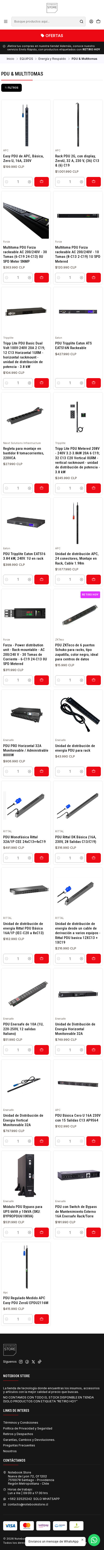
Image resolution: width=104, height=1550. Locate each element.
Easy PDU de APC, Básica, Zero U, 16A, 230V (23, 158)
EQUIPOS (26, 58)
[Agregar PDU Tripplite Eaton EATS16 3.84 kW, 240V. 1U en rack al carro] (41, 579)
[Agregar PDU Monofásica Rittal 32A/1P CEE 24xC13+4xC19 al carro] (41, 858)
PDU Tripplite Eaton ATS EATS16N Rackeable (73, 345)
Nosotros (10, 1451)
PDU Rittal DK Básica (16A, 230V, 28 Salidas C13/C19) (75, 839)
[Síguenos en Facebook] (27, 1362)
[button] (11, 88)
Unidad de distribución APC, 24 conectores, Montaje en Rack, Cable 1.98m (77, 558)
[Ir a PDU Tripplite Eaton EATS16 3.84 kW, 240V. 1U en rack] (26, 522)
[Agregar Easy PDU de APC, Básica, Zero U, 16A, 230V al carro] (41, 182)
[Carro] (98, 21)
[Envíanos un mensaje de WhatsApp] (94, 1540)
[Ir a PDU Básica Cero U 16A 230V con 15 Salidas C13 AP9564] (78, 1084)
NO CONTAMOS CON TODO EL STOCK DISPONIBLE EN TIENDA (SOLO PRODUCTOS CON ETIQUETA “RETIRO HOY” (48, 1399)
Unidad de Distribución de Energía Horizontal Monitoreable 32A (75, 1029)
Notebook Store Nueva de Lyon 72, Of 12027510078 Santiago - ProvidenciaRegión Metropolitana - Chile (31, 1478)
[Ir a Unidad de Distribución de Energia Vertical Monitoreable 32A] (26, 1084)
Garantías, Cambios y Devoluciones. (29, 1440)
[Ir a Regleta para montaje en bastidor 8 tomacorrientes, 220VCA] (26, 417)
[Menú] (6, 21)
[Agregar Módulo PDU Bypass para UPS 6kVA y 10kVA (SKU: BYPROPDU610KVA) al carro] (41, 1232)
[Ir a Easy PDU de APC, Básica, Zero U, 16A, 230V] (26, 124)
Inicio (10, 58)
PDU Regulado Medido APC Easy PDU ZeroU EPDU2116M (25, 1300)
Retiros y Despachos (18, 1434)
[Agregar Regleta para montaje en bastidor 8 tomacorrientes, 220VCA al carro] (41, 488)
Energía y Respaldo (52, 58)
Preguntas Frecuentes (19, 1445)
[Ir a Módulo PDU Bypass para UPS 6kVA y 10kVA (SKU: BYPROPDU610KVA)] (26, 1175)
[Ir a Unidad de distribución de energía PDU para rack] (78, 714)
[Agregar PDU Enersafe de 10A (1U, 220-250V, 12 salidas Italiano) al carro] (41, 1050)
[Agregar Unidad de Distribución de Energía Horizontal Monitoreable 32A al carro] (93, 1050)
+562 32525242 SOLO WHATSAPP (34, 1499)
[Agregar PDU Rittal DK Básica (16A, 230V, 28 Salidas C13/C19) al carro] (93, 858)
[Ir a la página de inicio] (52, 8)
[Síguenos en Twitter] (33, 1362)
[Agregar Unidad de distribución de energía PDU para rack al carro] (93, 771)
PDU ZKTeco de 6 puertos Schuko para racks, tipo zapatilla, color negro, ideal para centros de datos (76, 652)
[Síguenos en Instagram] (21, 1362)
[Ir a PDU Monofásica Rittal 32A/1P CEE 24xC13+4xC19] (26, 805)
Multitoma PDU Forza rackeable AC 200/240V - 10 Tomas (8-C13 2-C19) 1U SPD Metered (77, 254)
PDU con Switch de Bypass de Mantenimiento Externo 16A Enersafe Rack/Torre (76, 1211)
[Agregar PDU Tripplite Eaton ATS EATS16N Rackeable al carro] (93, 383)
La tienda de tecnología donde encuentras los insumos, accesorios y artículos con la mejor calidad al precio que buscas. (51, 1390)
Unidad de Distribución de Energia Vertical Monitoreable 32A (23, 1120)
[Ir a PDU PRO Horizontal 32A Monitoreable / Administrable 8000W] (26, 714)
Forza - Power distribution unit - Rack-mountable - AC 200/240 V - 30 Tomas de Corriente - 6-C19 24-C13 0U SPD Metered (25, 654)
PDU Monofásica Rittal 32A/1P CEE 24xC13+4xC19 (24, 839)
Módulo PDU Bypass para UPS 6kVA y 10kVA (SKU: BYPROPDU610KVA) (22, 1211)
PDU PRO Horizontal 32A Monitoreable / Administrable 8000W (25, 750)
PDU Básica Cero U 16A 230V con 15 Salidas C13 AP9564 (78, 1117)
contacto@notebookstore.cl (28, 1504)
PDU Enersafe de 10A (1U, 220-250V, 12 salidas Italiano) (23, 1029)
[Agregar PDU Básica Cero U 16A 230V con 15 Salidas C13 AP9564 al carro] (93, 1141)
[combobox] (48, 21)
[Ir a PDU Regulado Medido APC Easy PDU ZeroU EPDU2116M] (26, 1267)
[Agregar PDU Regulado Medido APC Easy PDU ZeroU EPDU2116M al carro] (41, 1319)
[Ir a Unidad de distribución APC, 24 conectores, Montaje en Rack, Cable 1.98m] (78, 522)
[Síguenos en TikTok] (39, 1362)
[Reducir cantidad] (6, 181)
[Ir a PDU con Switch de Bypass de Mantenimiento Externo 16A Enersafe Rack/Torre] (78, 1175)
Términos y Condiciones (20, 1422)
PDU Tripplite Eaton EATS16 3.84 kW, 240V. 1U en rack (24, 556)
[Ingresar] (91, 21)
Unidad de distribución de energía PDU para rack (75, 748)
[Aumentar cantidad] (29, 181)
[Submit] (81, 21)
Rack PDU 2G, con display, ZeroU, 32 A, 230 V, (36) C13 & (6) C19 (77, 161)
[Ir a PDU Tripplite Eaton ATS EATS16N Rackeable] (78, 312)
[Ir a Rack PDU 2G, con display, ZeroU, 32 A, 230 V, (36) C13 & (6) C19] (78, 124)
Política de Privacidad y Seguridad (27, 1428)
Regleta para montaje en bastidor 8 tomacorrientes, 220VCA (23, 453)
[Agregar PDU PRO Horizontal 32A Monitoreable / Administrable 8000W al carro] (41, 771)
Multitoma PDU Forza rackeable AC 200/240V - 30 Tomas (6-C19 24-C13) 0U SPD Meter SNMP (25, 254)
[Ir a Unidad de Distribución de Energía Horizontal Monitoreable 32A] (78, 993)
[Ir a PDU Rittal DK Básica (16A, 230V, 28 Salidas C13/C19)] (78, 805)
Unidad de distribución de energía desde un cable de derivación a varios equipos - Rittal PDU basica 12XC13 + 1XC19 (77, 933)
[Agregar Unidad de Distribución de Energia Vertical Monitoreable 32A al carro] (41, 1141)
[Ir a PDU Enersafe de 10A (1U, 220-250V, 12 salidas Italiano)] (26, 993)
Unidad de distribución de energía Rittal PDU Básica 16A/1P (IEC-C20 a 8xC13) (23, 928)
